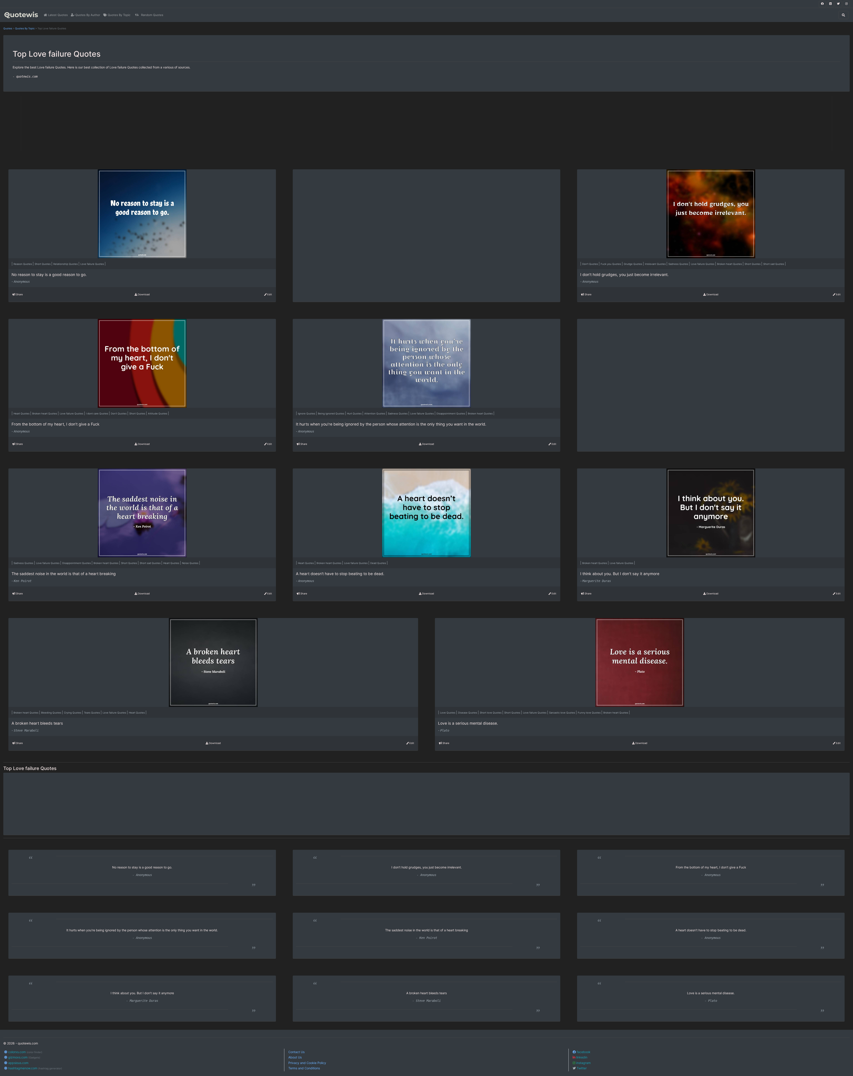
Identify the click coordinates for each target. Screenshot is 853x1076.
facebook (583, 1052)
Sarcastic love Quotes (562, 712)
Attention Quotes (375, 413)
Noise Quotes (190, 563)
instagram (583, 1063)
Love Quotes (448, 712)
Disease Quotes (468, 712)
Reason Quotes (23, 264)
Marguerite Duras (596, 581)
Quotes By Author (87, 15)
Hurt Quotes (354, 413)
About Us (295, 1057)
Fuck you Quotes (611, 264)
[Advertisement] (154, 124)
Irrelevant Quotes (655, 264)
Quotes (7, 28)
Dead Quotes (378, 563)
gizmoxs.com (23, 1057)
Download (143, 294)
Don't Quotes (590, 264)
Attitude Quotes (158, 413)
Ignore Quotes (307, 413)
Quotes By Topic (118, 15)
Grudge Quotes (633, 264)
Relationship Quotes (65, 264)
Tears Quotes (92, 712)
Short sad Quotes (774, 264)
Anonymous (22, 281)
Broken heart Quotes (730, 264)
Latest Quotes (57, 15)
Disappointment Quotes (451, 413)
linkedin (581, 1057)
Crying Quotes (73, 712)
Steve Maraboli (26, 730)
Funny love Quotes (589, 712)
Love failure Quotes (92, 264)
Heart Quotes (22, 413)
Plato (444, 730)
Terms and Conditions (304, 1068)
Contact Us (296, 1052)
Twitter (581, 1068)
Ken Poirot (23, 581)
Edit (269, 294)
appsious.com (17, 1063)
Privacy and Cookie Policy (307, 1063)
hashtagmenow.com (34, 1068)
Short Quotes (43, 264)
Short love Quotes (491, 712)
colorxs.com (24, 1052)
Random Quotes (151, 15)
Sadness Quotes (678, 264)
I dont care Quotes (97, 413)
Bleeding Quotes (51, 712)
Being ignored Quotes (331, 413)
